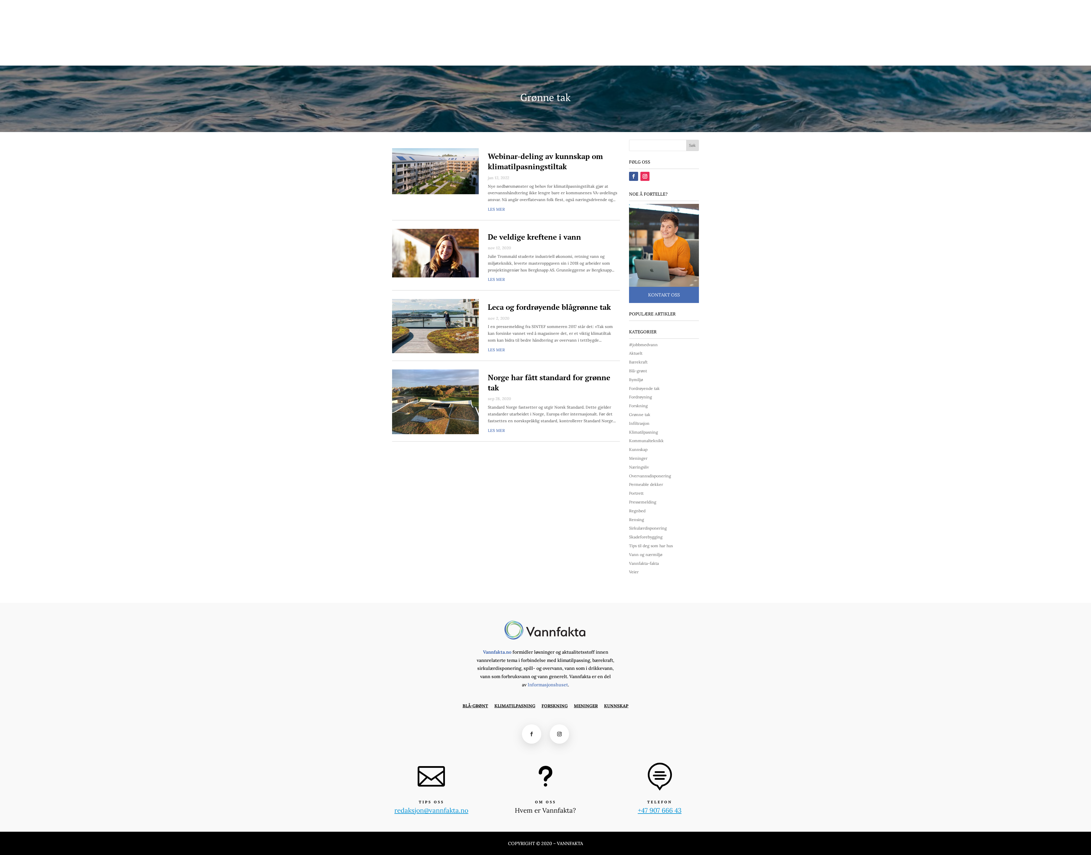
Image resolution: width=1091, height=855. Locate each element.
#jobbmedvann (643, 344)
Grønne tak (639, 414)
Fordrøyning (640, 397)
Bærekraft (638, 362)
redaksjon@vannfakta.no (676, 32)
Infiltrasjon (639, 423)
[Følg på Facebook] (699, 7)
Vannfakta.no (497, 652)
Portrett (636, 493)
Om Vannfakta (652, 7)
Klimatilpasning (424, 57)
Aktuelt (635, 353)
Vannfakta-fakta (644, 563)
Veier (634, 571)
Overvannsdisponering (650, 475)
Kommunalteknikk (646, 440)
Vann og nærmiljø (645, 554)
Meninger (486, 57)
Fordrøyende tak (644, 388)
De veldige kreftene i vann (534, 237)
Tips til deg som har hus (651, 545)
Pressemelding (642, 502)
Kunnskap (514, 57)
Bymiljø (636, 379)
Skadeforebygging (646, 537)
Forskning (459, 57)
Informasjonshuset (548, 684)
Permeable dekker (646, 484)
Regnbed (637, 510)
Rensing (636, 519)
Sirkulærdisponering (648, 528)
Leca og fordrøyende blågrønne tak (549, 307)
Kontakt (624, 7)
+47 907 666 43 (660, 810)
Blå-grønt (390, 57)
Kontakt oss (664, 295)
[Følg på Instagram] (710, 7)
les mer (496, 209)
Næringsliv (639, 467)
